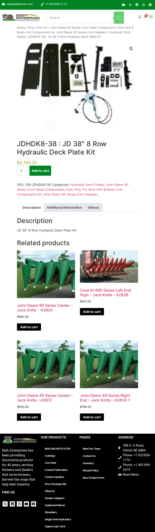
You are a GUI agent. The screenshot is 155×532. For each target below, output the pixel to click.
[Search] (119, 18)
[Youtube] (123, 5)
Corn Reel (50, 462)
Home (21, 27)
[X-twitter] (130, 5)
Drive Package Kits (56, 484)
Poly (31, 27)
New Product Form (93, 477)
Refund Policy (90, 470)
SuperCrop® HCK (55, 526)
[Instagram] (143, 5)
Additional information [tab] (64, 207)
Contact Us (89, 455)
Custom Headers (54, 476)
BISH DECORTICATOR (57, 448)
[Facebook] (150, 5)
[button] (151, 16)
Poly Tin (42, 27)
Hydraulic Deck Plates (87, 185)
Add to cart (40, 171)
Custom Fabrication (56, 469)
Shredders (51, 512)
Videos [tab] (93, 207)
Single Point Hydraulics (58, 519)
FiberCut (50, 491)
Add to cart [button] (29, 327)
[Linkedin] (137, 5)
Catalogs (50, 455)
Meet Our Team (92, 448)
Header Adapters (55, 498)
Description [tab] (32, 207)
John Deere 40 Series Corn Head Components (83, 27)
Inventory (88, 463)
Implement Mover (55, 505)
